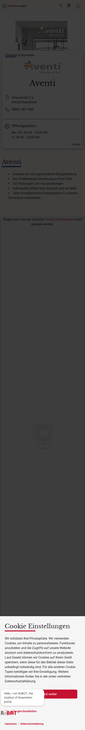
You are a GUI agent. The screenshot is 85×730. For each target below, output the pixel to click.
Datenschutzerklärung (31, 723)
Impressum (11, 723)
